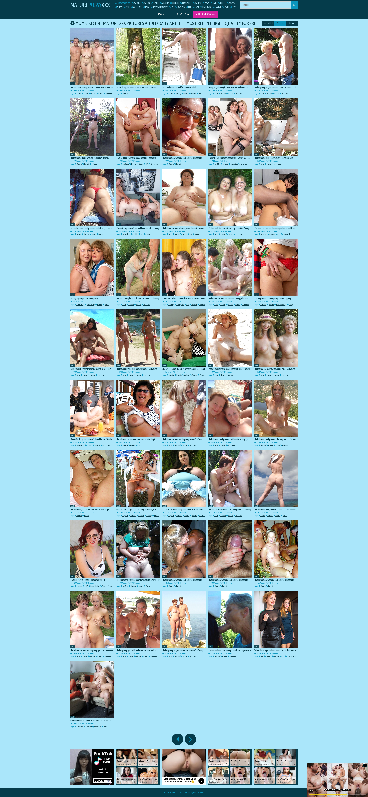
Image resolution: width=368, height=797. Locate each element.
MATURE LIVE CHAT (205, 14)
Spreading (231, 375)
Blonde (171, 375)
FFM (146, 164)
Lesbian (272, 234)
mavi (197, 7)
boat (207, 3)
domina (137, 3)
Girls (262, 164)
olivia (119, 7)
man (214, 3)
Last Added (268, 23)
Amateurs (79, 727)
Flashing (141, 516)
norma (147, 3)
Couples (89, 727)
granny (165, 3)
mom (226, 7)
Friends (225, 164)
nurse (222, 3)
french (175, 3)
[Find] (294, 5)
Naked (100, 93)
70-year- (232, 3)
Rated (291, 23)
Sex (199, 93)
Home (160, 14)
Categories (182, 14)
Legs (216, 375)
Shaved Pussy (107, 586)
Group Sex (154, 164)
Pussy (107, 305)
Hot (187, 305)
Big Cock (125, 164)
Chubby (178, 93)
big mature (186, 3)
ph (172, 7)
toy (234, 7)
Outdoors (109, 93)
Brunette (263, 234)
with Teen (238, 93)
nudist (218, 7)
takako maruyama (160, 7)
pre (189, 7)
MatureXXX (90, 5)
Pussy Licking (287, 234)
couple (198, 3)
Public (156, 516)
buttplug (137, 7)
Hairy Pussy (244, 164)
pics (127, 7)
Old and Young (281, 305)
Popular (280, 23)
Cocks (141, 164)
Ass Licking (126, 234)
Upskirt (202, 516)
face (147, 7)
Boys (216, 93)
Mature (93, 93)
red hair (181, 7)
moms (156, 3)
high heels (206, 7)
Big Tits (133, 164)
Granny (85, 93)
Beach (78, 93)
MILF (278, 234)
